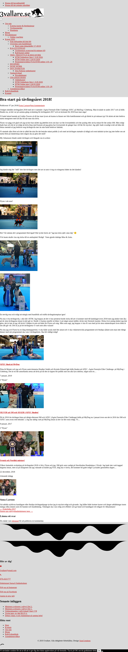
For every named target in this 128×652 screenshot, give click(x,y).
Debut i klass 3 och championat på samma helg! (24, 616)
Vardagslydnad (16, 73)
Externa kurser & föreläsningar (22, 26)
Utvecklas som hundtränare (21, 44)
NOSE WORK (16, 66)
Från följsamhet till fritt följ (20, 41)
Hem (7, 625)
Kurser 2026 (10, 39)
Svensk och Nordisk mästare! (12, 460)
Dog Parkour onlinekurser (25, 71)
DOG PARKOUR (17, 68)
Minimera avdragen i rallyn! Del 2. (18, 607)
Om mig (8, 23)
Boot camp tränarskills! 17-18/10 (28, 46)
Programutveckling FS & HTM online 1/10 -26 (33, 62)
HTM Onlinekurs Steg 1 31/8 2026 (29, 57)
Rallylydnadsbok (11, 91)
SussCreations (84, 641)
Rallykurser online (22, 53)
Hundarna (14, 30)
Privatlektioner (10, 35)
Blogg (7, 32)
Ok (99, 651)
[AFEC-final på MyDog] (22, 359)
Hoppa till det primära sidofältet (17, 5)
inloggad (15, 521)
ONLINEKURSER (18, 77)
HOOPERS (14, 64)
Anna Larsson (24, 105)
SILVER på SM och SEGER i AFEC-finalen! (19, 412)
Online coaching (16, 37)
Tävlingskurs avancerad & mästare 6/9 (30, 50)
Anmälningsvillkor (17, 89)
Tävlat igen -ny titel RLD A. (16, 613)
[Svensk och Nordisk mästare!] (22, 455)
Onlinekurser (20, 80)
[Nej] (102, 651)
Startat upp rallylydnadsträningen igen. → (16, 511)
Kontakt (8, 93)
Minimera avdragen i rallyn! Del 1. (18, 609)
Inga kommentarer (37, 105)
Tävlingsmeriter (16, 28)
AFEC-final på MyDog (10, 364)
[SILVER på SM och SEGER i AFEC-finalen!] (22, 407)
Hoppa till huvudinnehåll (15, 3)
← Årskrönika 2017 (8, 509)
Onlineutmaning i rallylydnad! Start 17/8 (21, 611)
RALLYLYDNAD (17, 48)
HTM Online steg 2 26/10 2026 (27, 59)
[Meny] (1, 19)
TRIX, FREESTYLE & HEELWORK (25, 55)
